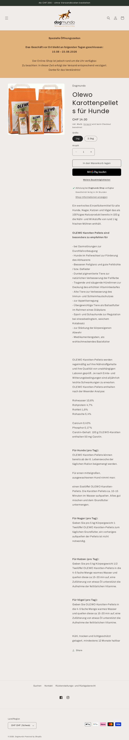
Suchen (37, 686)
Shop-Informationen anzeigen (91, 197)
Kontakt (49, 686)
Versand (87, 124)
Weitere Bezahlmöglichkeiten (96, 180)
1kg (78, 138)
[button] (6, 18)
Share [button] (79, 650)
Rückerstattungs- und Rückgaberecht (75, 686)
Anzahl (75, 145)
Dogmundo (19, 736)
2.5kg (91, 138)
